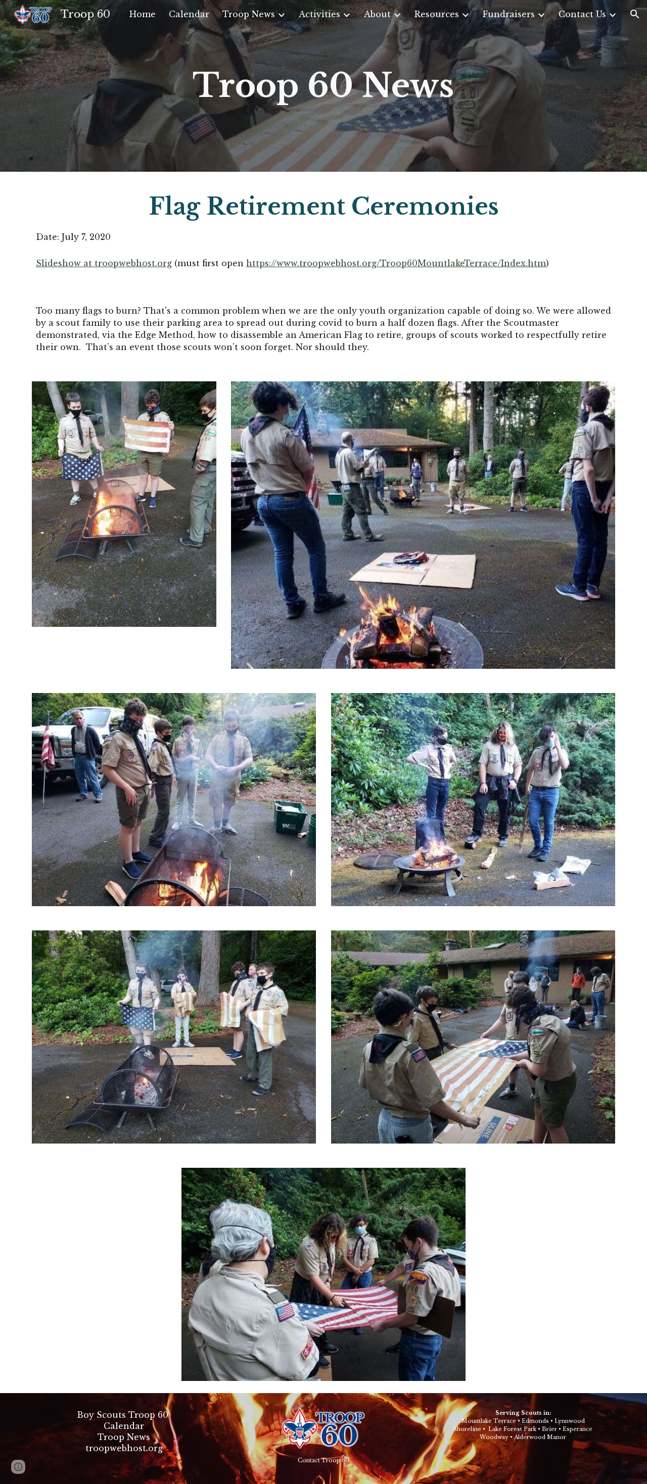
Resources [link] (436, 14)
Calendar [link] (189, 14)
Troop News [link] (248, 14)
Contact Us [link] (582, 14)
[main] (323, 86)
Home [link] (142, 14)
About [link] (377, 14)
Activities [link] (319, 14)
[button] (635, 14)
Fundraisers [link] (509, 14)
